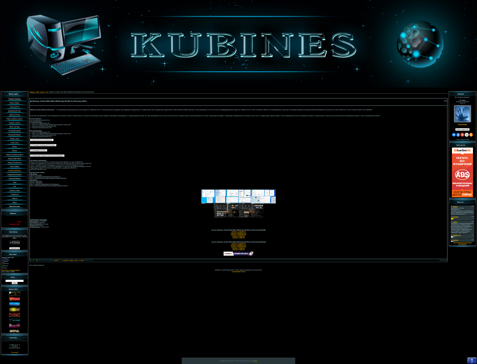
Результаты (5, 270)
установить (65, 260)
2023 (37, 92)
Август (42, 92)
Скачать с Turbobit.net (238, 231)
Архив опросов (15, 270)
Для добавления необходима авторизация (462, 243)
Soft (37, 260)
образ (76, 260)
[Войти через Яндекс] (462, 135)
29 (47, 92)
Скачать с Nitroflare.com (238, 233)
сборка (82, 260)
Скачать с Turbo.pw (238, 236)
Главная (32, 92)
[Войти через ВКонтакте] (454, 135)
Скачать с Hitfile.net (238, 237)
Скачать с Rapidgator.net (238, 234)
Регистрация (236, 271)
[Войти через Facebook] (458, 135)
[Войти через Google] (467, 135)
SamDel (56, 260)
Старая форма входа (462, 139)
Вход (243, 271)
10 (79, 260)
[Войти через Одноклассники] (471, 135)
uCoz (255, 361)
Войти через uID (462, 129)
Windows (71, 260)
